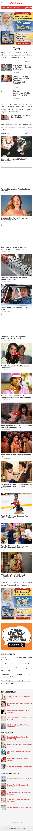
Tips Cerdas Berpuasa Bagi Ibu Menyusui (18, 759)
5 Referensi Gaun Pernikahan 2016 (19, 779)
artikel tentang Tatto (24, 124)
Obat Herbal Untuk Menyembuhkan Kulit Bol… (19, 718)
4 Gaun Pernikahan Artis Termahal (19, 807)
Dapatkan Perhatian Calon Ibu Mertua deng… (17, 738)
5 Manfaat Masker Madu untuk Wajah (15, 664)
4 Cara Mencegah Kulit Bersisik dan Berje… (19, 704)
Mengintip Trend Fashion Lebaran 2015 (19, 752)
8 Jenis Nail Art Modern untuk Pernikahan (17, 786)
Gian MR (23, 828)
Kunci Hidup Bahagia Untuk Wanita (19, 766)
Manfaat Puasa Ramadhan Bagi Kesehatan (18, 711)
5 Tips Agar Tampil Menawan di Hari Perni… (18, 800)
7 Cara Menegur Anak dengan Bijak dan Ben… (19, 745)
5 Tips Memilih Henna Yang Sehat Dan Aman (19, 793)
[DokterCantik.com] (16, 3)
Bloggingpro (13, 828)
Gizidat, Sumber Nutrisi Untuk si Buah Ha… (18, 697)
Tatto (25, 52)
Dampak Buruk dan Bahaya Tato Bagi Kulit (20, 116)
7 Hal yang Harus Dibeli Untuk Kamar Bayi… (18, 726)
